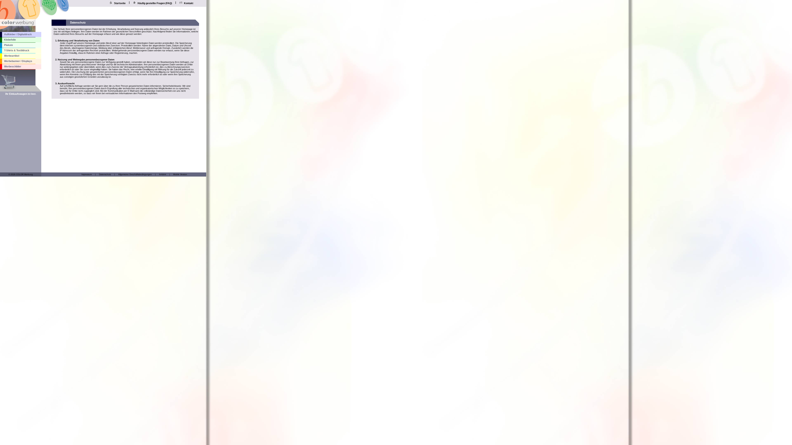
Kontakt (188, 3)
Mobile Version (180, 174)
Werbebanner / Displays (18, 61)
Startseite (120, 3)
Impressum (86, 174)
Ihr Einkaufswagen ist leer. (20, 94)
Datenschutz (105, 174)
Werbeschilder (12, 66)
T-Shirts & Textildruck (16, 50)
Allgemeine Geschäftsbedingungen (135, 174)
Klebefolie (10, 39)
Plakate (8, 45)
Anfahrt (162, 174)
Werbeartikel (11, 55)
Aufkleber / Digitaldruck (18, 34)
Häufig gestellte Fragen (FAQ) (155, 3)
